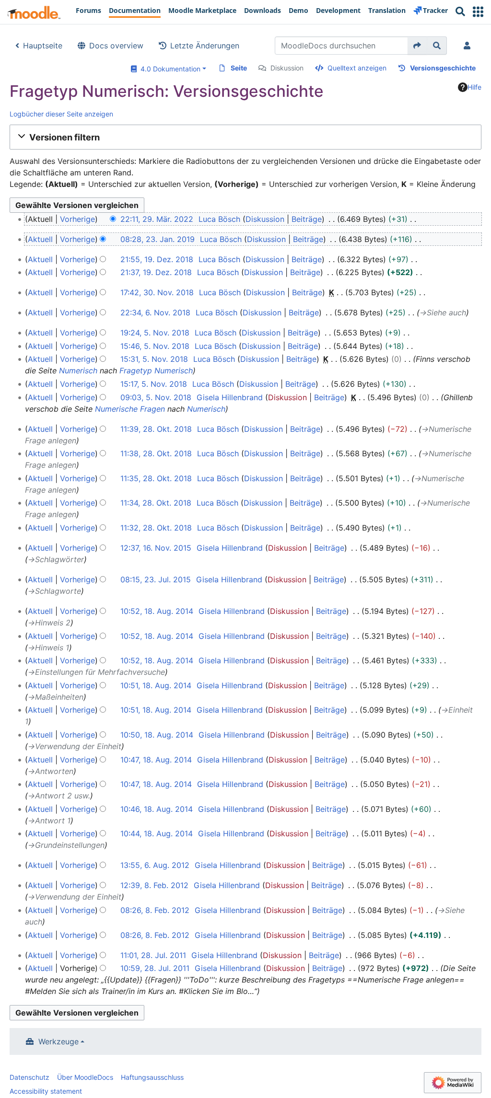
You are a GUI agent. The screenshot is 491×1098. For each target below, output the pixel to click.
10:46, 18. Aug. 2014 (156, 809)
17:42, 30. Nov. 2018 (157, 292)
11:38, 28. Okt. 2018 (156, 453)
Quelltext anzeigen (356, 68)
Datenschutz (29, 1077)
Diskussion (287, 68)
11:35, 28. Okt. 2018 (156, 478)
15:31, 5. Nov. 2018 (154, 359)
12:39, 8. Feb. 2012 (154, 885)
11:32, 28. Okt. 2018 (156, 527)
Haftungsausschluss (152, 1077)
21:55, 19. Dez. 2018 (156, 259)
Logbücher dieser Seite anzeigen (61, 114)
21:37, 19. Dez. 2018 (156, 272)
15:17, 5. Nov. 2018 (153, 384)
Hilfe (474, 87)
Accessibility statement (46, 1091)
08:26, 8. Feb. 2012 (154, 910)
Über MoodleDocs (85, 1077)
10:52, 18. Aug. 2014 (156, 611)
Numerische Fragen (130, 409)
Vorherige (77, 219)
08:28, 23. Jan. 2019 (157, 239)
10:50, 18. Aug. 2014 (156, 735)
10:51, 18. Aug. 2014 (155, 685)
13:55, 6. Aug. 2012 (154, 865)
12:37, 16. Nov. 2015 (155, 548)
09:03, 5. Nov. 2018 (155, 397)
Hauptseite (42, 45)
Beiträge (307, 219)
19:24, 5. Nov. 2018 (154, 332)
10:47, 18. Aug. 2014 (156, 759)
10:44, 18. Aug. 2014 (156, 833)
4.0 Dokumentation (168, 69)
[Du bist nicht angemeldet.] (469, 45)
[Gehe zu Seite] (417, 45)
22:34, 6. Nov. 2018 (155, 312)
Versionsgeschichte (443, 68)
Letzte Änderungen (204, 45)
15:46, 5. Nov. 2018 (154, 346)
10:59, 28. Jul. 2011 (154, 968)
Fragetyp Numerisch (156, 370)
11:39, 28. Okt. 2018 (156, 429)
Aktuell (40, 239)
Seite (239, 68)
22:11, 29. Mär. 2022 (156, 219)
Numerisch (78, 370)
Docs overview (116, 45)
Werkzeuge (58, 1041)
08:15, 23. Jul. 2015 (155, 579)
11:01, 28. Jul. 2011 (153, 955)
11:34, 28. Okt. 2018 (155, 503)
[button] (478, 11)
